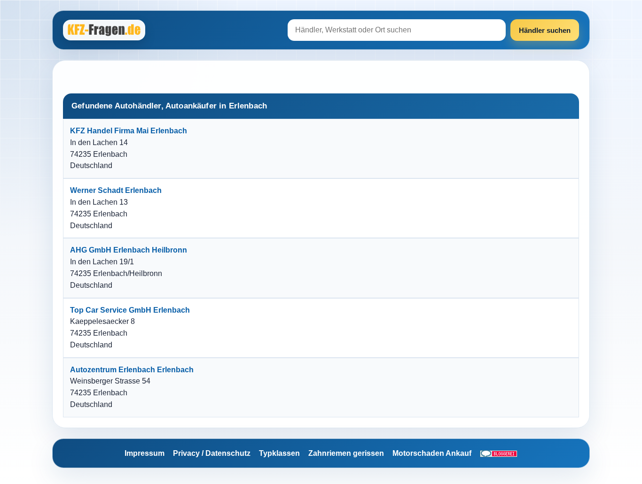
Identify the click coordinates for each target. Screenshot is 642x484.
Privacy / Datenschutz (212, 453)
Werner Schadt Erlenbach (116, 190)
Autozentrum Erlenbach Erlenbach (132, 370)
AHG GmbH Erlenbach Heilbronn (128, 250)
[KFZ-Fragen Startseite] (105, 30)
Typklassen (279, 453)
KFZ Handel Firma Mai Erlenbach (128, 131)
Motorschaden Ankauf (431, 453)
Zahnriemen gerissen (346, 453)
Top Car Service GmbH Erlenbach (130, 310)
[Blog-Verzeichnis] (498, 453)
